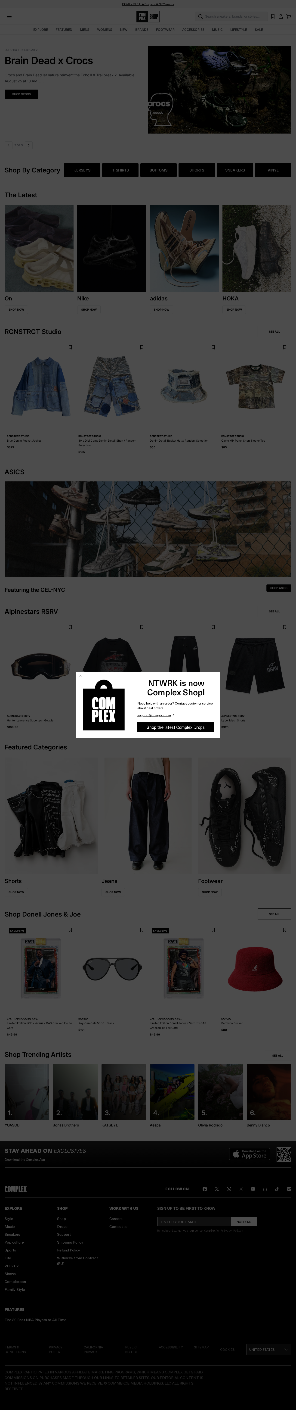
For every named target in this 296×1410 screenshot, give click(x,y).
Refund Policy (68, 1250)
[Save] (70, 347)
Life (8, 1257)
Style (9, 1218)
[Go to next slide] (29, 145)
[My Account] (281, 16)
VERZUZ (12, 1265)
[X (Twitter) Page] (217, 1189)
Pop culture (14, 1242)
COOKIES (227, 1349)
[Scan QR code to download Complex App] (284, 1154)
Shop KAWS (20, 88)
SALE (259, 29)
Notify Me (244, 1221)
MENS (84, 29)
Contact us (118, 1226)
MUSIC (217, 29)
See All (277, 1055)
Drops (62, 1226)
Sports (10, 1250)
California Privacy (93, 1349)
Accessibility (171, 1347)
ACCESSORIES (193, 29)
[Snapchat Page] (265, 1189)
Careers (116, 1218)
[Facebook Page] (205, 1189)
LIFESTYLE (238, 29)
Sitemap (201, 1347)
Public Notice (131, 1349)
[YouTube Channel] (253, 1189)
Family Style (15, 1289)
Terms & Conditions (15, 1349)
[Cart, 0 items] (288, 16)
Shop (61, 1218)
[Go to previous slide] (8, 145)
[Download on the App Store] (249, 1154)
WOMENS (104, 29)
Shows (10, 1273)
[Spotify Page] (289, 1189)
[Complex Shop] (148, 16)
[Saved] (273, 16)
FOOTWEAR (165, 29)
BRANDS (141, 29)
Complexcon (15, 1281)
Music (10, 1226)
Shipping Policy (70, 1242)
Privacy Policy (231, 1230)
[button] (148, 87)
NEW (123, 29)
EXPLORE (40, 29)
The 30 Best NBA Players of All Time (35, 1319)
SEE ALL (274, 331)
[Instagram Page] (241, 1189)
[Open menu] (9, 16)
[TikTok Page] (277, 1189)
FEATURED (64, 29)
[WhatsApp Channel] (229, 1189)
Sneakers (12, 1234)
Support (64, 1234)
